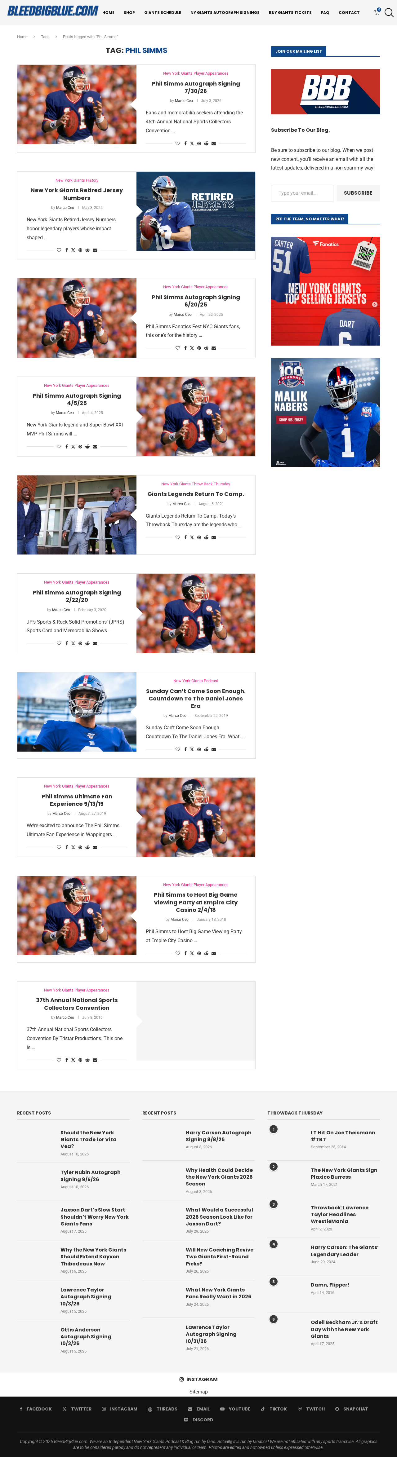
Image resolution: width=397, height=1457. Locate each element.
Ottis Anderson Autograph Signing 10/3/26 (85, 1337)
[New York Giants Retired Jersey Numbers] (196, 211)
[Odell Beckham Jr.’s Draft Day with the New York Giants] (286, 1331)
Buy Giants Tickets (290, 12)
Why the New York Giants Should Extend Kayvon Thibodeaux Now (93, 1257)
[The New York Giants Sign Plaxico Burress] (286, 1179)
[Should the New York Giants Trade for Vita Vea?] (35, 1141)
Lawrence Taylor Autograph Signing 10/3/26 (85, 1297)
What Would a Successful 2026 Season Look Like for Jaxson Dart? (219, 1217)
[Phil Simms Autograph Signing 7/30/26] (76, 104)
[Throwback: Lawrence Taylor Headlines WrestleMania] (286, 1216)
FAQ (325, 12)
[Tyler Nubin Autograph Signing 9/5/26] (35, 1181)
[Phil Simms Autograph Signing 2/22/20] (196, 613)
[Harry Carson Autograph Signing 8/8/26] (161, 1141)
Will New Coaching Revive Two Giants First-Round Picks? (219, 1257)
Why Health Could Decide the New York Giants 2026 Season (219, 1177)
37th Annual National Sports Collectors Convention (77, 1003)
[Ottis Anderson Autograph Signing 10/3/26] (35, 1339)
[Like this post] (178, 143)
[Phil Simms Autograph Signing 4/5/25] (196, 416)
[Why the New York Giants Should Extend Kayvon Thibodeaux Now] (35, 1259)
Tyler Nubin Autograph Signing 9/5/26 (90, 1176)
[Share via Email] (214, 143)
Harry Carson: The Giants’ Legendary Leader (345, 1251)
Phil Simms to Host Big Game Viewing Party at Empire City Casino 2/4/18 (196, 902)
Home (108, 12)
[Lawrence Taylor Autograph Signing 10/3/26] (35, 1299)
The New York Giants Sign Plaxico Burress (344, 1174)
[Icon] (76, 711)
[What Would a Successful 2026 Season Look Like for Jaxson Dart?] (161, 1219)
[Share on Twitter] (192, 143)
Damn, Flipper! (330, 1285)
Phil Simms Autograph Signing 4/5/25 (77, 399)
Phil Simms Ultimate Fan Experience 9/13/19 (77, 800)
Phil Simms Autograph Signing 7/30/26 (196, 87)
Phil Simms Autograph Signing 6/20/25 (196, 300)
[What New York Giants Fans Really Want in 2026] (161, 1299)
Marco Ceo (184, 101)
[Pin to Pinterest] (199, 143)
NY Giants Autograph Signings (225, 12)
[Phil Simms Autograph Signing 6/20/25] (76, 318)
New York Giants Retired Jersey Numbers (77, 193)
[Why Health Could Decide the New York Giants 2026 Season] (161, 1179)
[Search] (388, 12)
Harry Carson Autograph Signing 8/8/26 (219, 1136)
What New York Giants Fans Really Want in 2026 (219, 1293)
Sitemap (199, 1392)
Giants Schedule (162, 12)
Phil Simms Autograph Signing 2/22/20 (77, 596)
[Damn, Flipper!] (286, 1294)
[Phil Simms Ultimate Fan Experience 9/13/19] (196, 817)
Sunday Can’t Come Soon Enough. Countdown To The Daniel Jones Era (196, 698)
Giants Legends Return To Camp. (195, 494)
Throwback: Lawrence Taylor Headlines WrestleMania (339, 1214)
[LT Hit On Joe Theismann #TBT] (286, 1141)
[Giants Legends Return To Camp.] (76, 515)
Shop (129, 12)
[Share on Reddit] (206, 143)
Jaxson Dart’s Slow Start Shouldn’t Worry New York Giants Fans (94, 1217)
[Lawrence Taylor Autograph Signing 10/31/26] (161, 1336)
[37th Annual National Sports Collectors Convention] (196, 1021)
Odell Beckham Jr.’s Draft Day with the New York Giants (344, 1329)
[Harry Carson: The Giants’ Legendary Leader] (286, 1256)
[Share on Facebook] (185, 143)
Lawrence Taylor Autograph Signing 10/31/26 (211, 1334)
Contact (349, 12)
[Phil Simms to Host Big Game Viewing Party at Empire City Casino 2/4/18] (76, 916)
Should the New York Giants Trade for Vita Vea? (88, 1139)
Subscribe (358, 192)
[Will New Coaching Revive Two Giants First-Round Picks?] (161, 1259)
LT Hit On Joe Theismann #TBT (343, 1136)
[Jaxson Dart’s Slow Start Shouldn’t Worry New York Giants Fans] (35, 1219)
